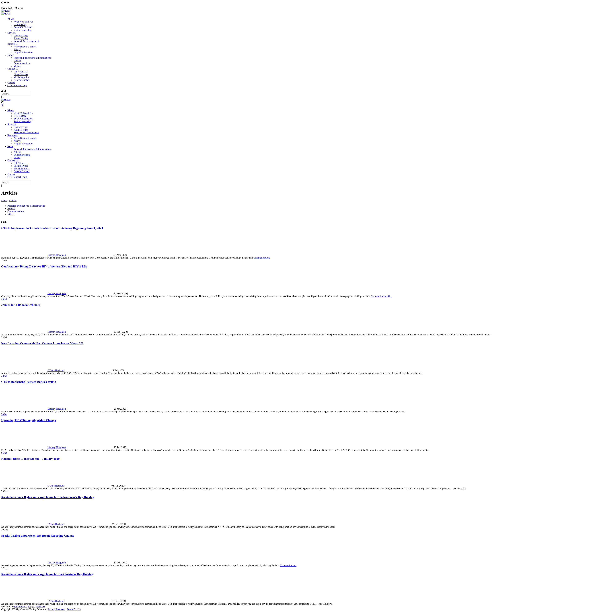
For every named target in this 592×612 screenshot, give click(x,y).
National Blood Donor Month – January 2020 (30, 458)
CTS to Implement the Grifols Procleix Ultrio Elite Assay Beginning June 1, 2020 (52, 228)
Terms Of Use (74, 609)
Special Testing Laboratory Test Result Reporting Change (37, 535)
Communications (261, 257)
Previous (22, 606)
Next (38, 606)
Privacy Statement (56, 609)
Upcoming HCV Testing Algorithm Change (28, 420)
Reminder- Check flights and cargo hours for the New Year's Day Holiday (47, 497)
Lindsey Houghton (56, 255)
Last (43, 606)
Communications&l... (381, 296)
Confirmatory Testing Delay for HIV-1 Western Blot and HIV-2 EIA (44, 266)
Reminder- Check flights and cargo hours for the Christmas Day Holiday (47, 574)
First (16, 606)
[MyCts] (5, 11)
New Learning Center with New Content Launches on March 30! (42, 343)
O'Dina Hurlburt (55, 370)
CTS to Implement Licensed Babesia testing (28, 381)
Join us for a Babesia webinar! (20, 304)
